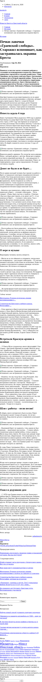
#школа (12, 659)
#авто (7, 641)
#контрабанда (15, 651)
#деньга (17, 649)
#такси (1, 659)
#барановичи (24, 641)
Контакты (8, 6)
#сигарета (34, 657)
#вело (24, 647)
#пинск (28, 655)
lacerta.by (3, 10)
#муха (7, 540)
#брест (2, 540)
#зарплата (35, 649)
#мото (12, 653)
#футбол (6, 659)
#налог (27, 653)
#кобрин (8, 651)
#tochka (2, 641)
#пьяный (16, 657)
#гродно (2, 649)
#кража (22, 651)
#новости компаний (16, 655)
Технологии (8, 18)
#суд (38, 657)
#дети (21, 649)
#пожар (34, 655)
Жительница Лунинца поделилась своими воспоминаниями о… (15, 299)
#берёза (16, 644)
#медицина (32, 651)
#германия (30, 647)
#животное (27, 649)
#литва (27, 651)
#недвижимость (5, 655)
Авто (6, 20)
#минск (38, 651)
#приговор (10, 657)
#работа (21, 657)
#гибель (36, 647)
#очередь (23, 655)
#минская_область (5, 653)
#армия (17, 641)
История (3, 36)
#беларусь (7, 643)
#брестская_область (11, 646)
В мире (7, 16)
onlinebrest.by (37, 536)
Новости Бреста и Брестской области (13, 23)
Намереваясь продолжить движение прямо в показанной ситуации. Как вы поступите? (21, 554)
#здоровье (2, 651)
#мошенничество (19, 653)
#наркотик (32, 653)
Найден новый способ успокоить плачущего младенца (20, 612)
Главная (7, 14)
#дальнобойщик (10, 649)
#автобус (12, 641)
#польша (3, 657)
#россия (27, 657)
